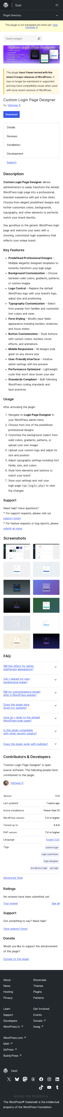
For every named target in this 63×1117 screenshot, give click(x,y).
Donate (39, 1020)
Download (11, 114)
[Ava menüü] (57, 5)
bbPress (10, 1049)
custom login (52, 847)
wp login (54, 868)
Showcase (39, 980)
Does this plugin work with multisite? (25, 744)
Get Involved (41, 1008)
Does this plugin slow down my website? (16, 706)
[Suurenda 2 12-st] (55, 548)
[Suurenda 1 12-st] (25, 548)
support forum (12, 518)
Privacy (8, 997)
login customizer (50, 854)
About (7, 980)
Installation (13, 145)
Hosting (8, 991)
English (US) (53, 839)
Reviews (12, 136)
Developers (10, 1020)
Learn (6, 1008)
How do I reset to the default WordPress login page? (21, 719)
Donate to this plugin (16, 959)
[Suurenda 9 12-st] (25, 620)
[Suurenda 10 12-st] (55, 620)
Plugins (37, 991)
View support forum (15, 928)
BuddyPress (12, 1055)
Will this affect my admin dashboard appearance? (18, 667)
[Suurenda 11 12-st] (25, 638)
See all (56, 903)
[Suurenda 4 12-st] (55, 566)
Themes (38, 986)
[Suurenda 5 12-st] (25, 584)
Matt (8, 1043)
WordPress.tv (13, 1026)
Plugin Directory (12, 15)
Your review (10, 903)
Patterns (38, 997)
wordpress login (39, 868)
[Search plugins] (39, 38)
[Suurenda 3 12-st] (25, 566)
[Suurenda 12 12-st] (55, 638)
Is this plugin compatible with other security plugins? (20, 732)
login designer (51, 861)
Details (11, 127)
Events (37, 1015)
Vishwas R (14, 105)
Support (11, 162)
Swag (38, 1026)
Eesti (14, 1070)
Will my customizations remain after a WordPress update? (21, 693)
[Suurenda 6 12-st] (55, 584)
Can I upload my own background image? (16, 680)
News (6, 986)
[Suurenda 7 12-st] (25, 602)
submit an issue (12, 528)
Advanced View (13, 877)
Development (15, 153)
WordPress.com (14, 1037)
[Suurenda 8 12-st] (55, 602)
